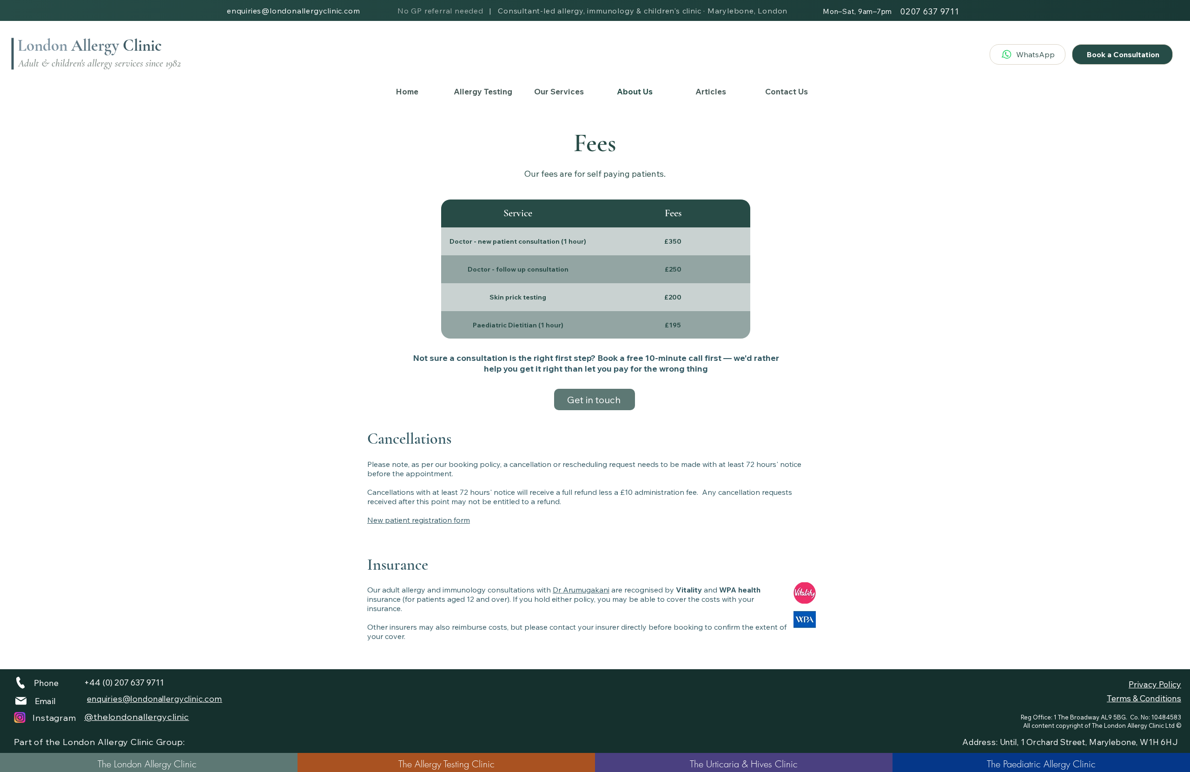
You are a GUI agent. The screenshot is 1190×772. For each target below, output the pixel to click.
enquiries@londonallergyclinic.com (293, 10)
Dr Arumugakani (581, 589)
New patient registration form (418, 520)
